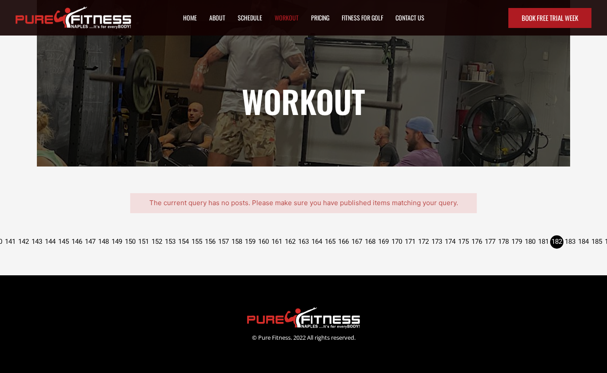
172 (423, 242)
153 (170, 242)
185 (596, 242)
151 (143, 242)
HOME (190, 17)
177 (490, 242)
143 (37, 242)
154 (183, 242)
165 (330, 242)
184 (583, 242)
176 (476, 242)
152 (157, 242)
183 (570, 242)
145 (63, 242)
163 (303, 242)
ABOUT (217, 17)
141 (10, 242)
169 (383, 242)
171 (410, 242)
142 (23, 242)
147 (90, 242)
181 (543, 242)
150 (130, 242)
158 (237, 242)
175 (463, 242)
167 (356, 242)
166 (343, 242)
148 (103, 242)
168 (370, 242)
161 (277, 242)
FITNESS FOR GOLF (362, 17)
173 (436, 242)
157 (223, 242)
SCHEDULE (250, 17)
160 (263, 242)
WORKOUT (287, 17)
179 (516, 242)
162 (290, 242)
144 (50, 242)
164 (316, 242)
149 (117, 242)
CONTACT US (409, 17)
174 (450, 242)
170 (396, 242)
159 (250, 242)
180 (530, 242)
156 (210, 242)
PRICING (320, 17)
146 (77, 242)
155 (197, 242)
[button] (549, 18)
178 (503, 242)
